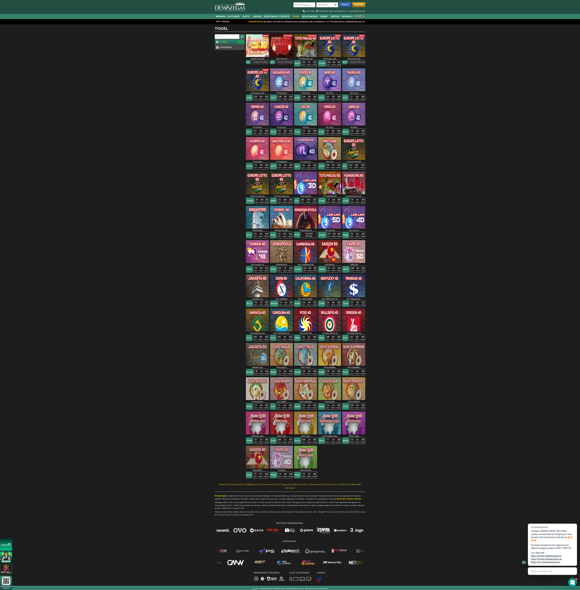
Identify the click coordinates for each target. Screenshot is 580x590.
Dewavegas (221, 496)
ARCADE (257, 16)
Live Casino (233, 16)
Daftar (359, 5)
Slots (246, 16)
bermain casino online (349, 499)
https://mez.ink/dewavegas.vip (545, 561)
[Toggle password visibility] (335, 5)
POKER (323, 16)
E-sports (284, 16)
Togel (295, 16)
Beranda (220, 16)
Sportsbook (271, 16)
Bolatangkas (309, 16)
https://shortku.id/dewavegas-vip (546, 558)
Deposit (335, 16)
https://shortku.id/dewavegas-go (546, 555)
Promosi (346, 16)
